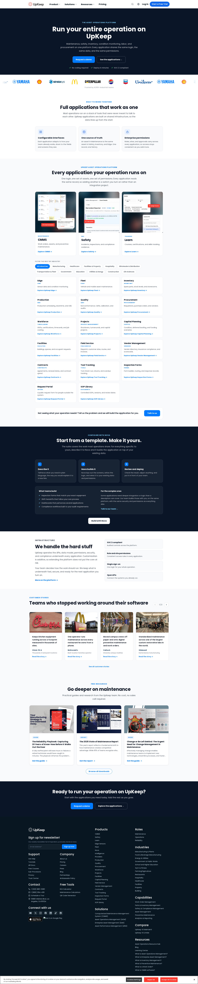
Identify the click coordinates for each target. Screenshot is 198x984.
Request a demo (84, 59)
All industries (42, 266)
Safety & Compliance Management (149, 908)
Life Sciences (129, 272)
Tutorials (31, 862)
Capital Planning (101, 879)
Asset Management (143, 912)
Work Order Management (145, 902)
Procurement (100, 866)
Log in (145, 4)
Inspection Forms (102, 896)
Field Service (100, 883)
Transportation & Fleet (46, 272)
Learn (97, 840)
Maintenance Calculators (70, 892)
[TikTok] (56, 913)
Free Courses (33, 868)
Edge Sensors (100, 844)
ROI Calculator (65, 889)
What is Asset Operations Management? (151, 954)
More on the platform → (46, 580)
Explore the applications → (111, 806)
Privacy (31, 875)
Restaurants (140, 874)
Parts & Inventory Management (147, 905)
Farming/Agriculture (143, 871)
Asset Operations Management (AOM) (110, 919)
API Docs (31, 865)
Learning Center (141, 950)
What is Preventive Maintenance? (148, 963)
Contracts (99, 889)
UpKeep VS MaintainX (143, 929)
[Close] (194, 979)
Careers (63, 865)
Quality (98, 863)
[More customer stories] (166, 604)
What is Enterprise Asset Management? (151, 957)
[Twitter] (35, 913)
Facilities (98, 876)
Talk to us (152, 413)
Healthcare (74, 266)
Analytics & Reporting (143, 918)
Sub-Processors (34, 872)
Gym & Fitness (141, 868)
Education (80, 272)
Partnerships (65, 875)
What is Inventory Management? (148, 960)
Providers (98, 857)
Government (66, 272)
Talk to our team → (109, 509)
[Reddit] (61, 913)
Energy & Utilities (141, 858)
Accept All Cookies (169, 980)
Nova (97, 850)
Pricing (102, 4)
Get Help (31, 859)
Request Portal (101, 899)
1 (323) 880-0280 (38, 889)
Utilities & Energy (96, 272)
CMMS (97, 834)
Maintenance (140, 834)
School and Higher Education (146, 864)
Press (62, 868)
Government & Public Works (146, 861)
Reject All (151, 980)
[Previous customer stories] (155, 604)
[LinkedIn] (51, 913)
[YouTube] (30, 913)
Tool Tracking (100, 893)
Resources (86, 4)
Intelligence (99, 853)
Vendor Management (103, 886)
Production (99, 860)
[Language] (138, 4)
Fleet (97, 847)
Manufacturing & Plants (144, 852)
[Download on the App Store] (35, 919)
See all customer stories (99, 666)
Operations (139, 837)
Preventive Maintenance (145, 915)
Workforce (99, 870)
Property (138, 887)
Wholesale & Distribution (129, 266)
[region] (99, 980)
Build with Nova (99, 521)
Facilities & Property (92, 266)
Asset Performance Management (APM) (111, 926)
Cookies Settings (134, 980)
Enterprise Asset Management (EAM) (109, 923)
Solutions (70, 4)
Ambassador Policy (67, 878)
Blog (61, 872)
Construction (113, 272)
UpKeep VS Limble (142, 933)
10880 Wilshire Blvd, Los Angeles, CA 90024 (40, 900)
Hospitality (109, 266)
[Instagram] (40, 913)
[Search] (132, 4)
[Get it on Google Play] (53, 919)
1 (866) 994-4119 (37, 892)
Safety (97, 837)
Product (54, 4)
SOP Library (99, 902)
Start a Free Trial (160, 4)
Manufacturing (59, 266)
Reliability (138, 840)
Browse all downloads (99, 771)
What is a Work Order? (144, 967)
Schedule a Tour (37, 895)
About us (63, 859)
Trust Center (33, 878)
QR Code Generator (68, 895)
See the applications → (111, 59)
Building (138, 891)
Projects (98, 873)
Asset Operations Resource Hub (147, 944)
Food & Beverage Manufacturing (148, 855)
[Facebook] (46, 913)
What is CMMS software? (145, 970)
